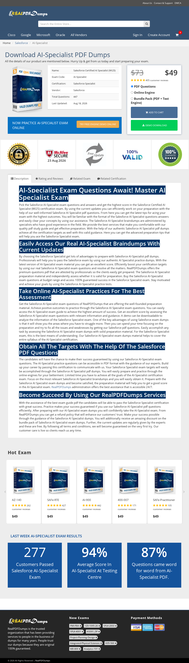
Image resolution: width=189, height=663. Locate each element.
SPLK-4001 (75, 631)
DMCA (178, 3)
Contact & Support (163, 3)
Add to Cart (156, 112)
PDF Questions (144, 86)
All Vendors (79, 35)
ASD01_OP (92, 631)
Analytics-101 (91, 648)
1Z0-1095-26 (91, 625)
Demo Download (156, 125)
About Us (147, 3)
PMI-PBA (74, 625)
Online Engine (144, 93)
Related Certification (113, 178)
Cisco (11, 35)
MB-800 (74, 648)
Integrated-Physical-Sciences (85, 643)
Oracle (60, 35)
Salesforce (21, 43)
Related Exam (81, 178)
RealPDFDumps (61, 387)
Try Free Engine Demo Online (98, 124)
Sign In (137, 35)
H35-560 (109, 643)
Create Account (159, 35)
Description (21, 178)
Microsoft (43, 35)
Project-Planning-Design (82, 637)
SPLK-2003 (109, 625)
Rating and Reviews (51, 178)
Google (26, 35)
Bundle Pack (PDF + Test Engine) (150, 101)
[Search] (147, 24)
